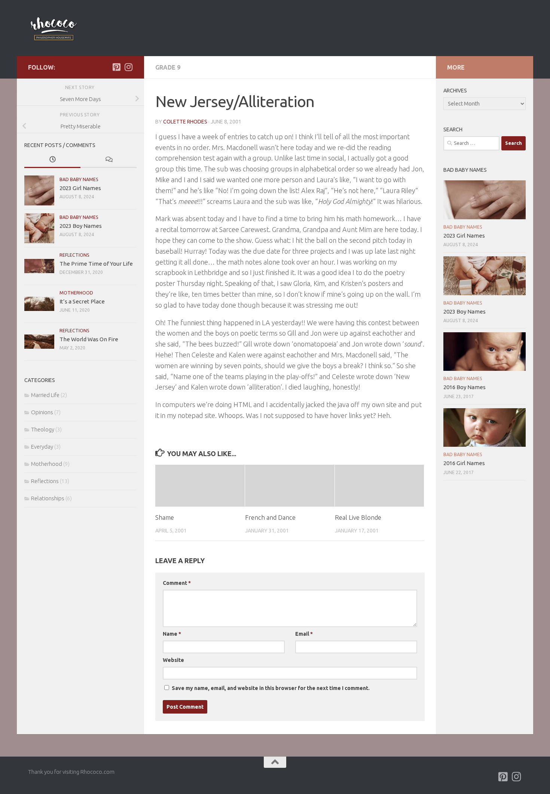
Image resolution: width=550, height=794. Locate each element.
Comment (177, 583)
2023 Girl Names (80, 188)
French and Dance (270, 517)
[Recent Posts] (52, 160)
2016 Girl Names (464, 463)
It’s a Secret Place (82, 301)
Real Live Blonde (358, 517)
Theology (42, 429)
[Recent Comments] (108, 160)
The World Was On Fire (88, 339)
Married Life (45, 395)
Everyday (42, 446)
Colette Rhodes (185, 122)
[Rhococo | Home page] (53, 28)
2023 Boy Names (80, 226)
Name (172, 634)
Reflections (74, 255)
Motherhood (76, 292)
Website (173, 660)
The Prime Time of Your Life (96, 263)
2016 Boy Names (464, 387)
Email (304, 634)
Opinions (42, 412)
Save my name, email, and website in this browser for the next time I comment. (271, 688)
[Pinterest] (116, 66)
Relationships (47, 498)
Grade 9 (167, 67)
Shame (164, 517)
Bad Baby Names (78, 179)
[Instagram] (128, 66)
